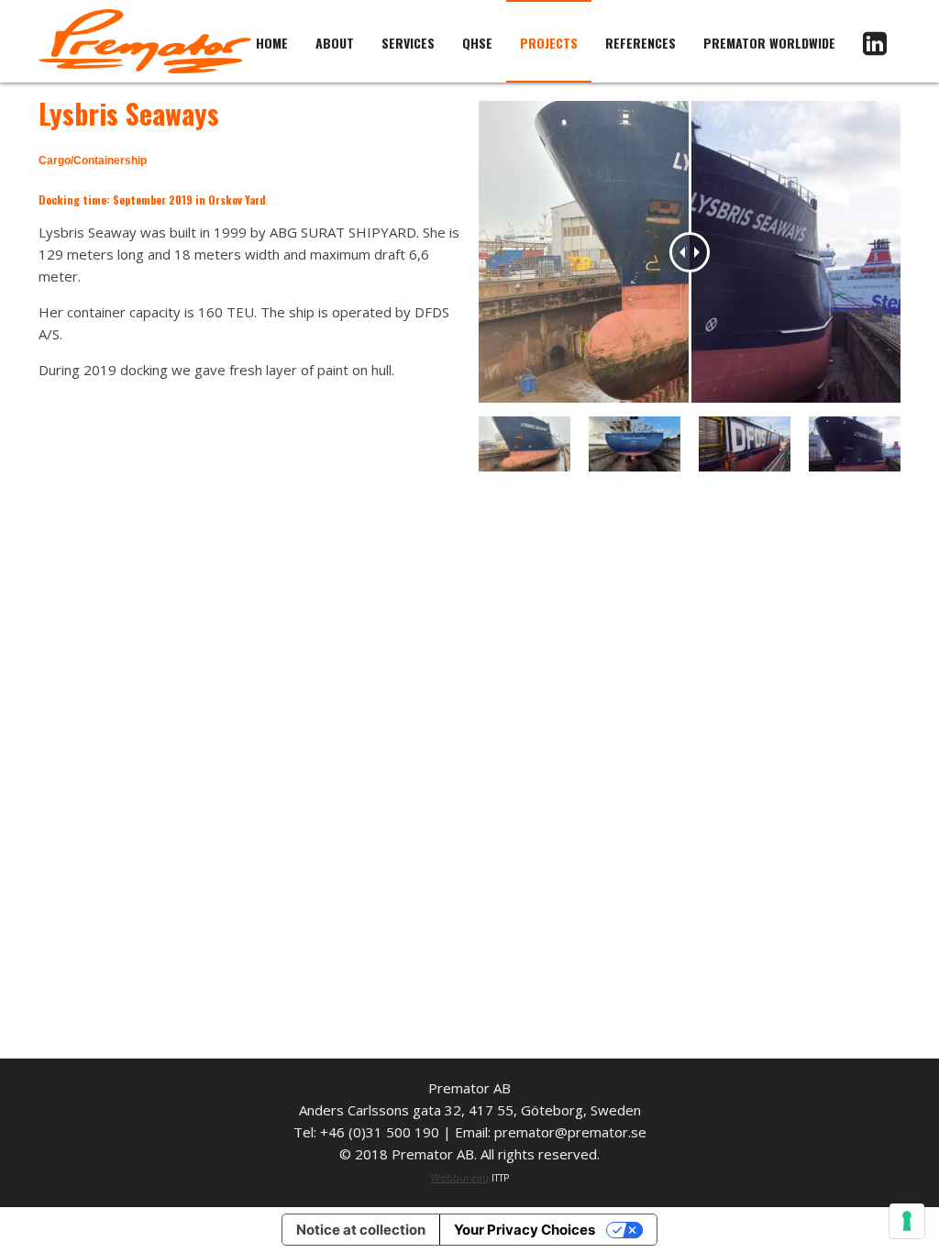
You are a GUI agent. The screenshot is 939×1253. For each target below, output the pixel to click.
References (640, 42)
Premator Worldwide (769, 42)
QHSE (477, 42)
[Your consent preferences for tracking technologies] (906, 1220)
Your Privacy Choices (524, 1229)
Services (408, 42)
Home (272, 42)
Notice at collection (360, 1229)
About (334, 42)
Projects (549, 42)
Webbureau (460, 1177)
